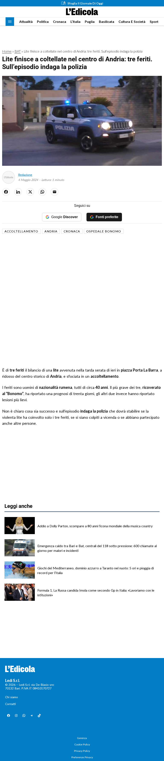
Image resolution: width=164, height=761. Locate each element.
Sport (154, 21)
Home (7, 51)
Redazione (25, 174)
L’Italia (75, 21)
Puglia (90, 21)
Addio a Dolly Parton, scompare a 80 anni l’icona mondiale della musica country (95, 526)
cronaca (72, 231)
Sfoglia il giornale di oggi (85, 3)
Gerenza (82, 738)
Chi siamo (11, 697)
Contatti (10, 704)
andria (50, 231)
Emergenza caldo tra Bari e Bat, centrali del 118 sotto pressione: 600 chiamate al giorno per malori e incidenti (97, 548)
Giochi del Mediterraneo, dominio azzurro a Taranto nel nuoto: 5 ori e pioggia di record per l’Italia (95, 570)
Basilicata (106, 21)
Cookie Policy (82, 744)
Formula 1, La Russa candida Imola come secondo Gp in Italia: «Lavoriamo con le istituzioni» (95, 592)
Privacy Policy (82, 750)
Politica (43, 21)
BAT (18, 51)
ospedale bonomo (103, 231)
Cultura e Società (132, 21)
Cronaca (59, 21)
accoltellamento (21, 231)
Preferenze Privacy (82, 757)
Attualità (26, 21)
